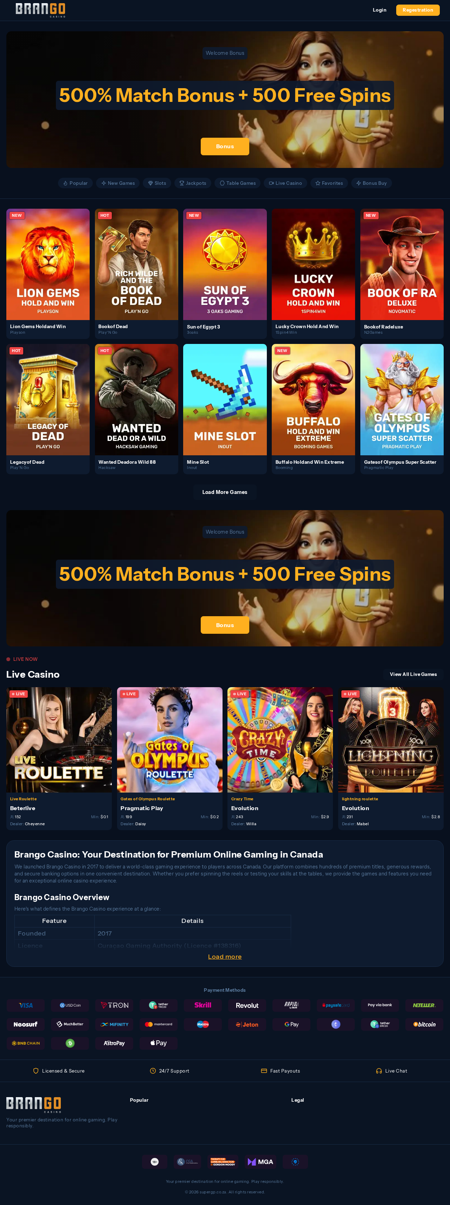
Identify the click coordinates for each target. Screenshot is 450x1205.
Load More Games (225, 492)
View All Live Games (413, 674)
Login (380, 10)
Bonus (225, 146)
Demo (52, 271)
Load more (225, 956)
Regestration (418, 10)
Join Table (62, 739)
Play (52, 257)
